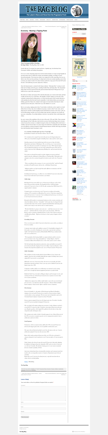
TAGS (73, 79)
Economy (49, 368)
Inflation (56, 368)
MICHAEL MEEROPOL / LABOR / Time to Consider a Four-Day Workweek (82, 87)
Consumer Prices (43, 368)
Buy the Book (79, 56)
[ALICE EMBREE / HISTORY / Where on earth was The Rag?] (74, 144)
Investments (60, 368)
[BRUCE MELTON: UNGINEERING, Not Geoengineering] (74, 132)
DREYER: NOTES (55, 19)
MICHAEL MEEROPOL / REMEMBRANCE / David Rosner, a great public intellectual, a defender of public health (81, 95)
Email (22, 406)
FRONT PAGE (22, 19)
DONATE (76, 19)
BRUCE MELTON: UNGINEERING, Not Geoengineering (81, 132)
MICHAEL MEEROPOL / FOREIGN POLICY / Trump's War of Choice (81, 156)
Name (22, 402)
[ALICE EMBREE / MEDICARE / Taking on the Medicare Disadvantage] (74, 110)
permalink (34, 370)
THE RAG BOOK (42, 19)
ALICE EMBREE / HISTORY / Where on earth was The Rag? (82, 144)
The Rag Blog (22, 431)
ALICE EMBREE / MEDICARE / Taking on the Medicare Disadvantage (82, 110)
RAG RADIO (32, 19)
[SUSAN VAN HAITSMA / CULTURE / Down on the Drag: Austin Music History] (74, 103)
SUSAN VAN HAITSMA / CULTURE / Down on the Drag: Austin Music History (82, 103)
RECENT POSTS (76, 83)
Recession (23, 370)
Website (22, 411)
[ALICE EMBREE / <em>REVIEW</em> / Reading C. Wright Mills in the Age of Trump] (74, 171)
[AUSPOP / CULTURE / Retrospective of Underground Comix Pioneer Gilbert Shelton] (74, 117)
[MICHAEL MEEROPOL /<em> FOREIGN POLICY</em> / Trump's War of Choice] (74, 156)
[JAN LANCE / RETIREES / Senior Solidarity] (74, 151)
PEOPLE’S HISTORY (70, 19)
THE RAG (36, 19)
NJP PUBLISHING (62, 19)
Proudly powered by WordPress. (79, 431)
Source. (26, 361)
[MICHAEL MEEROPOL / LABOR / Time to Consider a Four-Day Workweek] (74, 87)
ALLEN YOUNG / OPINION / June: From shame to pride (81, 125)
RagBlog (33, 368)
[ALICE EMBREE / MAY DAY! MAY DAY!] (74, 139)
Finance (52, 368)
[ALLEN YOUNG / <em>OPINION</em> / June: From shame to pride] (74, 125)
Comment (23, 385)
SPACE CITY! (49, 19)
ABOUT (27, 19)
